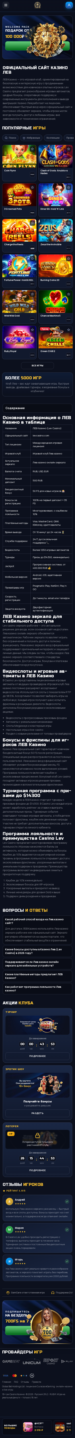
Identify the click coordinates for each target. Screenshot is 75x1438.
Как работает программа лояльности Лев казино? (33, 988)
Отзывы (25, 1381)
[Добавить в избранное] (32, 149)
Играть (66, 1406)
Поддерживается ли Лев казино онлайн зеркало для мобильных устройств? (32, 963)
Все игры (37, 365)
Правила (36, 1381)
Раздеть (37, 1113)
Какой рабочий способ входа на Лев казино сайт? (34, 921)
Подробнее (37, 1056)
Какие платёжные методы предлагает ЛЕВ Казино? (34, 976)
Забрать (37, 45)
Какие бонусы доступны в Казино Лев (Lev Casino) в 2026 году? (33, 951)
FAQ (16, 1381)
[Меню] (5, 5)
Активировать (37, 1330)
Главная (6, 1381)
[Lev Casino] (37, 5)
